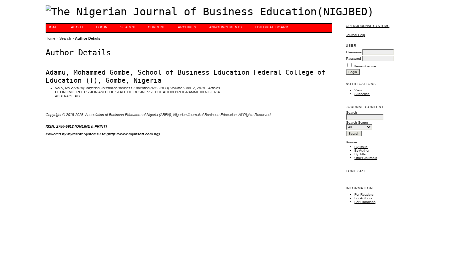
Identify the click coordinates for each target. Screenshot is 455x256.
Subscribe (362, 94)
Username (354, 52)
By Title (360, 154)
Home (53, 27)
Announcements (225, 27)
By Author (361, 150)
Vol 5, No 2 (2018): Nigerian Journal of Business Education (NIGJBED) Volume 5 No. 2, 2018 (130, 88)
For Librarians (364, 202)
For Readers (363, 194)
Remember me (365, 66)
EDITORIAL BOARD (271, 27)
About (77, 27)
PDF (78, 96)
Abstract (64, 96)
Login (102, 27)
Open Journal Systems (367, 26)
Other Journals (365, 158)
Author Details (87, 38)
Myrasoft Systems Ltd (86, 134)
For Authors (363, 198)
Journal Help (355, 35)
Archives (187, 27)
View (358, 90)
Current (156, 27)
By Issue (361, 147)
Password (353, 58)
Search (127, 27)
